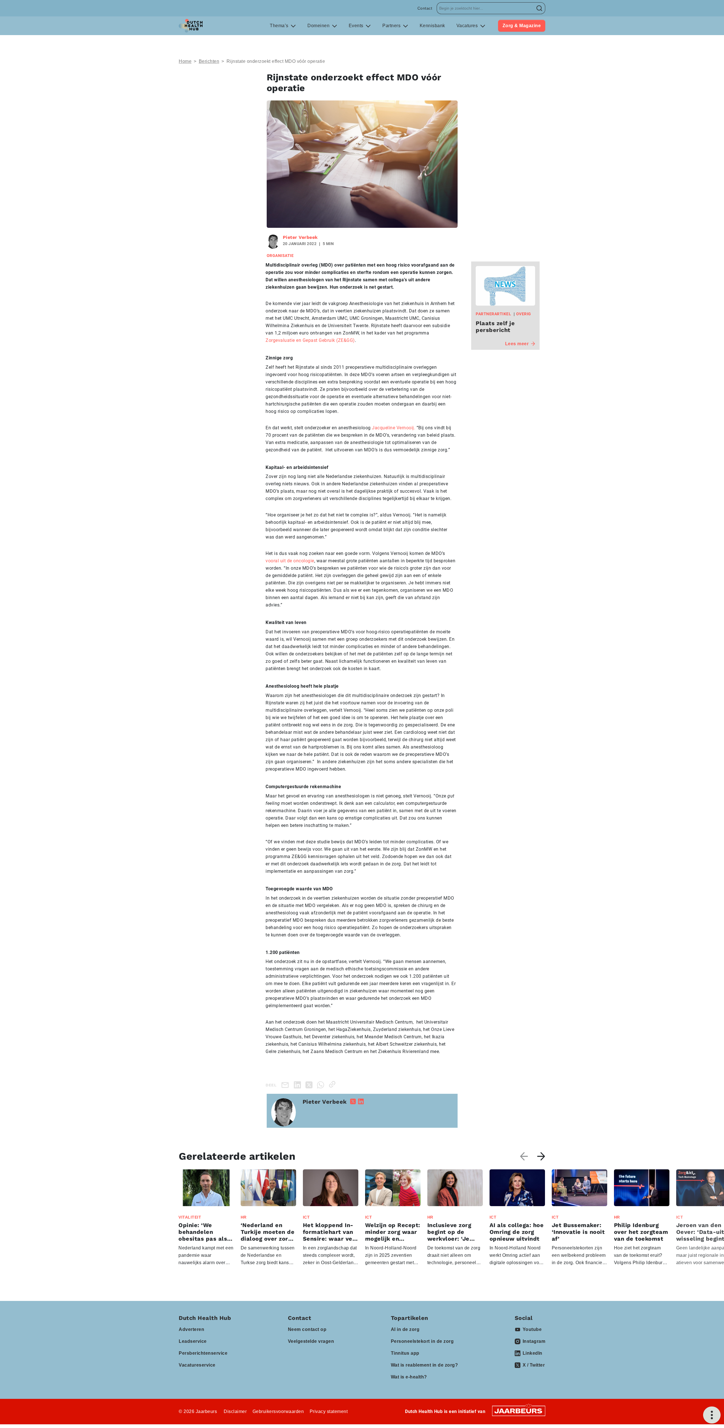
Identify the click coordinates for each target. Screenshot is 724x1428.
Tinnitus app (405, 1353)
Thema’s (280, 25)
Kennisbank (432, 25)
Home (185, 61)
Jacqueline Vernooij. (393, 427)
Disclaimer (235, 1411)
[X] (310, 1084)
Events (357, 25)
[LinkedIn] (298, 1084)
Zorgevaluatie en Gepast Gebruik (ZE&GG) (310, 340)
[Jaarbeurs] (518, 1410)
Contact (424, 8)
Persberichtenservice (203, 1353)
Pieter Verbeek (300, 237)
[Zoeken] (539, 8)
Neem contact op (307, 1329)
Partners (392, 25)
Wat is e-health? (409, 1377)
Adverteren (191, 1329)
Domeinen (319, 25)
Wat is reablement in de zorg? (424, 1365)
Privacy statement (329, 1411)
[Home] (190, 26)
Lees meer (517, 343)
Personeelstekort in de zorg (422, 1341)
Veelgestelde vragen (311, 1341)
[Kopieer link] (333, 1084)
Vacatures (467, 25)
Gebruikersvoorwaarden (278, 1411)
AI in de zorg (405, 1329)
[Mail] (286, 1084)
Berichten (209, 61)
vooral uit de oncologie (290, 560)
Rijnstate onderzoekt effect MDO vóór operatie (276, 61)
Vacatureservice (197, 1365)
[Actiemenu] (712, 1414)
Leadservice (193, 1341)
